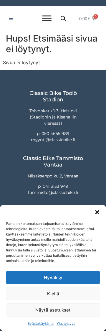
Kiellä (53, 294)
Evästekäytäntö (41, 323)
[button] (97, 212)
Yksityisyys (66, 323)
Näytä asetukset (53, 310)
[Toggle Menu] (47, 18)
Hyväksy (53, 277)
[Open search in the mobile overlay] (63, 18)
